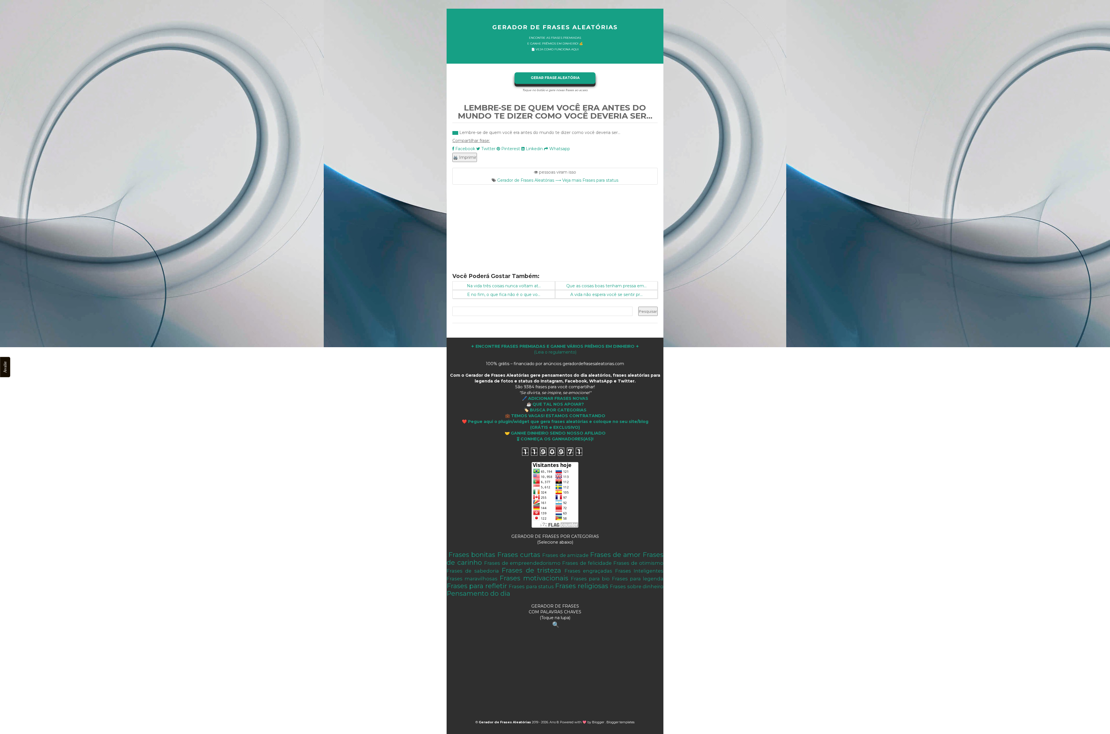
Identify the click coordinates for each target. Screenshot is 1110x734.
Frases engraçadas (588, 571)
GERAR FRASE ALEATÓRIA (555, 78)
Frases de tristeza (531, 570)
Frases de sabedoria (473, 571)
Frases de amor (615, 555)
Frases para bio (590, 579)
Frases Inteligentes (639, 571)
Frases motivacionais (534, 578)
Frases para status (531, 586)
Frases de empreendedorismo (522, 563)
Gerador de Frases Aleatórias (555, 27)
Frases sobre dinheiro (636, 586)
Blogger (598, 722)
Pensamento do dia (478, 593)
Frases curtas (518, 555)
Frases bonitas (471, 555)
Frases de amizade (565, 555)
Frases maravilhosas (472, 579)
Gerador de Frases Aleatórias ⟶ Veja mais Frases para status (557, 180)
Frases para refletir (477, 586)
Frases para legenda (637, 579)
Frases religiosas (581, 586)
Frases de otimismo (638, 563)
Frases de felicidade (587, 563)
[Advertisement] (555, 225)
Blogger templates (620, 722)
